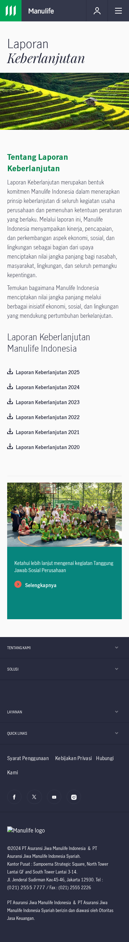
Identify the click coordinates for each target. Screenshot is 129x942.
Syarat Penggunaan (28, 758)
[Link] (11, 10)
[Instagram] (76, 801)
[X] (36, 801)
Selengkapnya (41, 585)
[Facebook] (16, 801)
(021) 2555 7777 (26, 887)
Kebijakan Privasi (73, 758)
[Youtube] (56, 801)
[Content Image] (64, 544)
